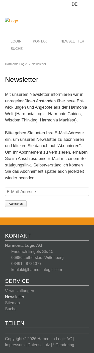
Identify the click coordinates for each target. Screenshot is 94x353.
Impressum (15, 345)
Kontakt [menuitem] (41, 41)
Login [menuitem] (16, 41)
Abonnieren (16, 203)
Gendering (64, 345)
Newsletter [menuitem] (72, 41)
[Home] (11, 20)
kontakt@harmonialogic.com (36, 270)
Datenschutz (39, 345)
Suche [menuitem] (17, 49)
